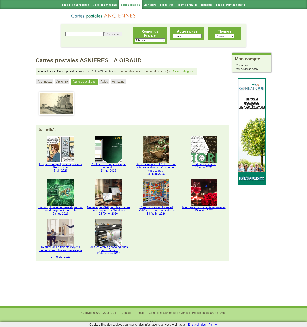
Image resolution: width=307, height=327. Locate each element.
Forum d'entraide (186, 4)
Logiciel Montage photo (230, 4)
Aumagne (118, 81)
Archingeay (45, 81)
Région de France (149, 33)
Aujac (104, 81)
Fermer (213, 324)
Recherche (166, 4)
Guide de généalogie (105, 4)
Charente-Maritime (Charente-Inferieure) (142, 71)
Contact (126, 312)
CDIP (113, 312)
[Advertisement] (251, 238)
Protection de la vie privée (208, 312)
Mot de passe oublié (247, 68)
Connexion (242, 65)
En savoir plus (197, 324)
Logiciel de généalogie (75, 4)
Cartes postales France (71, 71)
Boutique (206, 4)
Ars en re (62, 81)
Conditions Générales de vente (168, 312)
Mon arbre (150, 4)
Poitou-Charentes (102, 71)
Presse (140, 312)
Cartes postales (130, 4)
